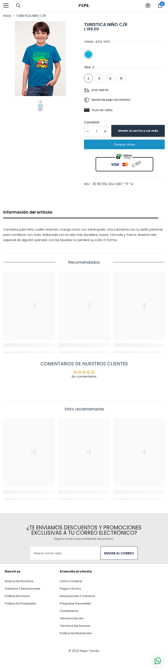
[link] (29, 345)
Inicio (7, 16)
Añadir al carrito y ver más (138, 131)
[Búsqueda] (18, 5)
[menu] (6, 5)
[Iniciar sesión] (148, 5)
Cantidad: (92, 122)
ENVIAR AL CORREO (119, 553)
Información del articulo (27, 212)
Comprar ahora (124, 144)
